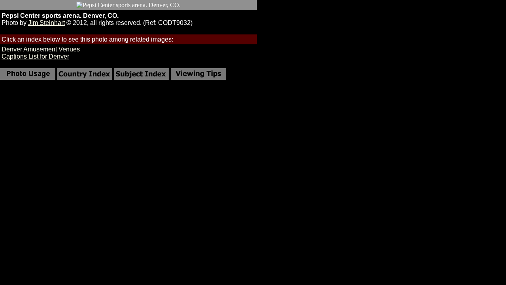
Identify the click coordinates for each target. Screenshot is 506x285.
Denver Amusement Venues (41, 49)
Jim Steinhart (46, 22)
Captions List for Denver (35, 56)
